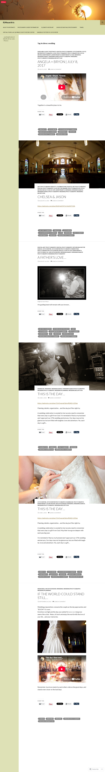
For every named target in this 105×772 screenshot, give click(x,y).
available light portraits (47, 51)
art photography (44, 186)
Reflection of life (48, 190)
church (41, 718)
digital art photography (76, 186)
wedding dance (43, 56)
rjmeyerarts (46, 55)
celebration (43, 447)
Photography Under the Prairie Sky (28, 27)
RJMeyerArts (8, 22)
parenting (75, 249)
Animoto (42, 571)
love (54, 53)
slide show (51, 503)
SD (51, 334)
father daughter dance (61, 329)
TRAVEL (82, 27)
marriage (41, 388)
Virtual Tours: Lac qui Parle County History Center (18, 32)
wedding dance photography (59, 56)
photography (62, 53)
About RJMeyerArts (9, 27)
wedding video (62, 134)
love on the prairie (60, 188)
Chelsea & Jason (52, 197)
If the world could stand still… (61, 596)
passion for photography (47, 131)
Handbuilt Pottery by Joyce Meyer (47, 32)
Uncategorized (54, 252)
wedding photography (46, 134)
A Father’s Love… (52, 257)
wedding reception (55, 58)
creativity (42, 129)
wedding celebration (46, 449)
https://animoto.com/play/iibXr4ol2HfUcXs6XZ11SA (56, 206)
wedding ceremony (74, 574)
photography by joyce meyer (48, 250)
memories (68, 232)
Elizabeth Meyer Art (47, 27)
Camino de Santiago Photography (66, 27)
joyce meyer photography (67, 129)
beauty (53, 186)
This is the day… (51, 394)
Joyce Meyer (77, 51)
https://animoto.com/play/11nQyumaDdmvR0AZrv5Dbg (58, 403)
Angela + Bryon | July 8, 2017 (58, 63)
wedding (78, 55)
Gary (73, 329)
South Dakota (43, 252)
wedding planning (61, 390)
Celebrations (62, 186)
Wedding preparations (46, 721)
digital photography (64, 51)
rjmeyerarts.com (67, 55)
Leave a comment (55, 69)
